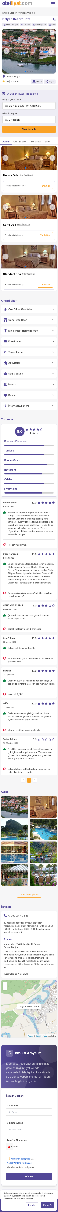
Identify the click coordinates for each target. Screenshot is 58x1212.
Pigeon (30, 1036)
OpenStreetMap (41, 1036)
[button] (9, 1146)
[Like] (52, 32)
